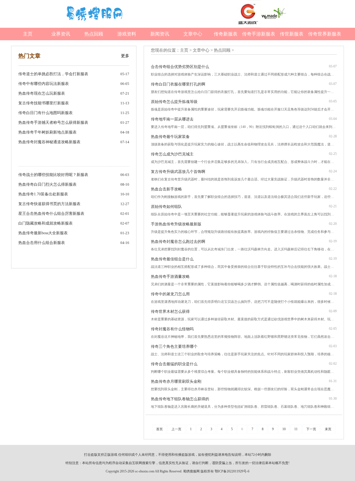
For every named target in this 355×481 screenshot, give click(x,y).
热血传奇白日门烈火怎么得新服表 (47, 184)
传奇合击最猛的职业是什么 (174, 364)
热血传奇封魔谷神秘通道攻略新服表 (49, 142)
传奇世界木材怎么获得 (170, 311)
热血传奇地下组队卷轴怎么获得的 (180, 399)
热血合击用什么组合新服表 (41, 243)
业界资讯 (60, 34)
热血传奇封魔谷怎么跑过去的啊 (178, 242)
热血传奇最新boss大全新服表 (43, 233)
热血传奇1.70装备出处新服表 (43, 194)
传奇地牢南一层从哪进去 (172, 119)
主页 (27, 34)
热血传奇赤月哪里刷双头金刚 (176, 381)
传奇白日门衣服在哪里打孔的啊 (178, 84)
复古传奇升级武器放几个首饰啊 (178, 172)
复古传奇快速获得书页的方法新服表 (49, 204)
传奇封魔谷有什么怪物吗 (172, 329)
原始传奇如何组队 (166, 207)
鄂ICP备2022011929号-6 (232, 471)
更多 (125, 56)
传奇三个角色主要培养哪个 (174, 346)
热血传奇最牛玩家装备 (170, 137)
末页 (328, 429)
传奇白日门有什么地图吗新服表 (45, 113)
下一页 (311, 429)
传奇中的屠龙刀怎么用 (170, 294)
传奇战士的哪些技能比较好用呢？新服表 (53, 175)
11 (296, 429)
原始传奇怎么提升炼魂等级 (174, 102)
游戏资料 (126, 34)
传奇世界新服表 (324, 34)
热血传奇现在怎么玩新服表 (41, 93)
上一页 (176, 429)
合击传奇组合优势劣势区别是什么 (180, 67)
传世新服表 (291, 34)
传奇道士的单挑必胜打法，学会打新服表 (53, 74)
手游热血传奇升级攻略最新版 (176, 224)
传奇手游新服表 (258, 34)
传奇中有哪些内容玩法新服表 (43, 84)
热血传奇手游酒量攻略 (170, 277)
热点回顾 (93, 34)
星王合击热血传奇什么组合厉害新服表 (51, 213)
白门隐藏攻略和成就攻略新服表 (45, 223)
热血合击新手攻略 (166, 189)
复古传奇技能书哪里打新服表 (43, 103)
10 (284, 429)
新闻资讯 (159, 34)
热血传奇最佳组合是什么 (172, 259)
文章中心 (192, 34)
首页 (159, 429)
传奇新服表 (225, 34)
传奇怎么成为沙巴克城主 (172, 154)
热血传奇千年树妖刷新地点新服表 (47, 132)
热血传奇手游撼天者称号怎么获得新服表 (53, 122)
